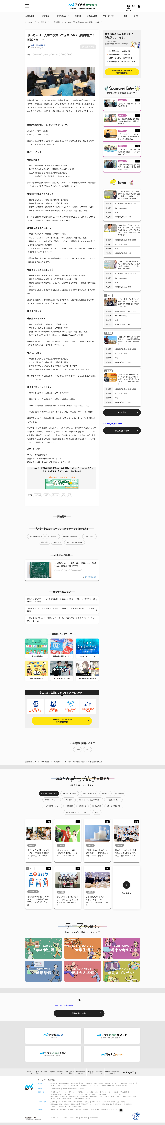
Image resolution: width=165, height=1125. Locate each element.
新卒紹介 (87, 1102)
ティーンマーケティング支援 (110, 1092)
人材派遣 (53, 1102)
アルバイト (132, 1083)
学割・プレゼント (109, 16)
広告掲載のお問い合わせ (80, 1072)
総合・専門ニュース (70, 1092)
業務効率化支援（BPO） (67, 1109)
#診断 (97, 812)
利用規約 (37, 1072)
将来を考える (61, 16)
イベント (137, 16)
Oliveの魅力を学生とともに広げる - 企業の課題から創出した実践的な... (128, 121)
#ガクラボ (105, 793)
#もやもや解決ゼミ (113, 806)
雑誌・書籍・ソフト (69, 1094)
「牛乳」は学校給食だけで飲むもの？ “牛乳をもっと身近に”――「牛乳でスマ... (97, 853)
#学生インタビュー (113, 800)
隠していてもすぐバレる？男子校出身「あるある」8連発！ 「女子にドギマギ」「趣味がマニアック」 (61, 600)
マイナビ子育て (116, 1094)
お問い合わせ (52, 1072)
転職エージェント (97, 1102)
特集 (125, 16)
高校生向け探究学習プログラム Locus (73, 1088)
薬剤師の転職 (74, 1104)
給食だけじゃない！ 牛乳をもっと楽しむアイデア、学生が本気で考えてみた (126, 853)
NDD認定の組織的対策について (112, 1072)
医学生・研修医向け (86, 1083)
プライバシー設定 (91, 1072)
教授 (69, 54)
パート (52, 1085)
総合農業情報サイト (104, 1094)
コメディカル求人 (95, 1104)
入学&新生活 (29, 16)
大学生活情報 (123, 1092)
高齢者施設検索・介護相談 (82, 1098)
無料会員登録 (62, 721)
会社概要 (52, 1117)
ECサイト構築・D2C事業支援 (59, 1096)
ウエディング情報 (82, 1094)
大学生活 (45, 16)
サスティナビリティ (69, 1117)
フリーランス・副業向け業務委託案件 (103, 1085)
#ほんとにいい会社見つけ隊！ (90, 800)
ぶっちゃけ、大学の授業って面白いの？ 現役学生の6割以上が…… (85, 22)
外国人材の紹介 (76, 1106)
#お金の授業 (96, 806)
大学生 (46, 54)
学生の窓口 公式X (122, 431)
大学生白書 (37, 54)
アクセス (59, 1117)
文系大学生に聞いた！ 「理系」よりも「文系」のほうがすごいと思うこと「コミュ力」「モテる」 (60, 619)
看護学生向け (74, 1083)
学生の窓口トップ (30, 22)
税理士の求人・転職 (56, 1104)
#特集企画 (69, 806)
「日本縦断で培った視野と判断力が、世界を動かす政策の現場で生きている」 (129, 167)
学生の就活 (54, 1083)
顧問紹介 (66, 1104)
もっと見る (122, 412)
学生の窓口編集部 (38, 45)
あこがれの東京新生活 (74, 542)
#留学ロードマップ (89, 793)
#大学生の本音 (76, 570)
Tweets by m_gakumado (112, 424)
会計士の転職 (121, 1102)
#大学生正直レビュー (52, 806)
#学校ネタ (59, 570)
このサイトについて (30, 1072)
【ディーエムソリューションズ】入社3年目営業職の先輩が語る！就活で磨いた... (128, 136)
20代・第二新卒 (78, 1102)
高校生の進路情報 (55, 1088)
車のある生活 (52, 536)
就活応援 (78, 16)
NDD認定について (99, 1072)
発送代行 (78, 1109)
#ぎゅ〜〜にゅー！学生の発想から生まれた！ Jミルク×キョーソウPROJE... (67, 853)
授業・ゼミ (55, 54)
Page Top (131, 1072)
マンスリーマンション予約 (128, 1096)
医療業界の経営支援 (64, 1106)
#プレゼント (68, 800)
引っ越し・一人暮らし (71, 536)
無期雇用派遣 (128, 1104)
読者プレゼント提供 (70, 1072)
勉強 (63, 54)
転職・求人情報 (98, 1083)
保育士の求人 (118, 1104)
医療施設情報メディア (96, 1096)
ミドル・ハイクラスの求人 (119, 1083)
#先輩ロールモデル (51, 800)
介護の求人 (54, 1106)
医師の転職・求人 (107, 1104)
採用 (77, 1117)
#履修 (78, 749)
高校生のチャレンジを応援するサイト (88, 1092)
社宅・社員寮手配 (102, 1109)
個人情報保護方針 (94, 1117)
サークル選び (89, 536)
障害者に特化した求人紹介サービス (81, 1085)
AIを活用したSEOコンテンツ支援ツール (62, 1098)
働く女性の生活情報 (56, 1094)
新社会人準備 (92, 16)
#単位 (87, 749)
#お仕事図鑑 (119, 793)
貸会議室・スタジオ (88, 1109)
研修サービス (54, 1109)
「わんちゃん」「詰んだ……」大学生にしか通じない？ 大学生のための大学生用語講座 (60, 610)
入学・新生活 (45, 22)
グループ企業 (84, 1117)
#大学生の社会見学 (69, 793)
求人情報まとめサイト (57, 1092)
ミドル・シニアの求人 (62, 1085)
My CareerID (84, 1096)
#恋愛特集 (82, 806)
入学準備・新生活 (36, 536)
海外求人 (107, 1083)
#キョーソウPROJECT (49, 793)
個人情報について (44, 1072)
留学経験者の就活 (64, 1083)
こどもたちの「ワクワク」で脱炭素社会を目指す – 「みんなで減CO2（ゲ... (129, 152)
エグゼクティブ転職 (109, 1102)
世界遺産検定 (93, 1094)
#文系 (67, 570)
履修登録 (57, 22)
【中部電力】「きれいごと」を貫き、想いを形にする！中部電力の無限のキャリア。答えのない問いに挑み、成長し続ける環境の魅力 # (129, 230)
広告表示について (60, 1072)
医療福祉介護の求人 (121, 1085)
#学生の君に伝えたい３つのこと (77, 812)
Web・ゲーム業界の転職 (64, 1102)
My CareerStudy (73, 1096)
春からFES (57, 542)
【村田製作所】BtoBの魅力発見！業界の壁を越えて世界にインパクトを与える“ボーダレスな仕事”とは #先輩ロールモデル (129, 379)
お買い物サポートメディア (111, 1096)
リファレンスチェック (115, 1109)
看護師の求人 (84, 1104)
